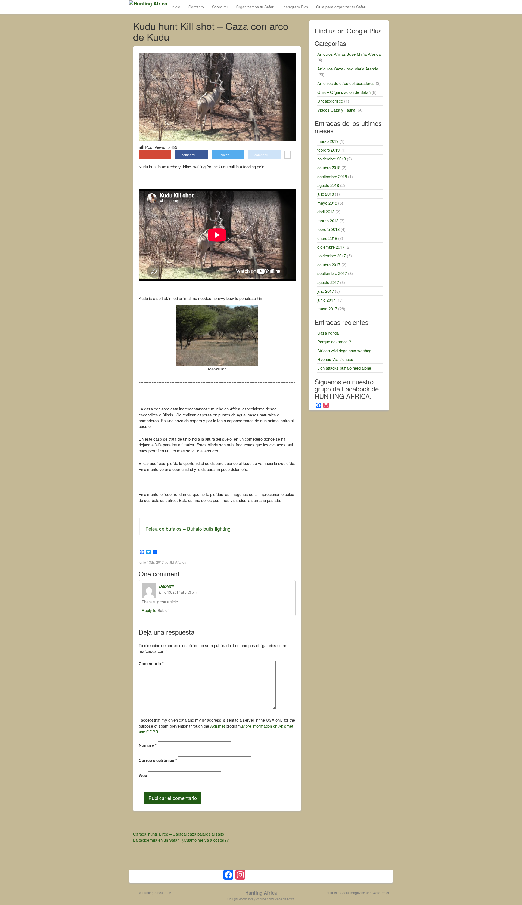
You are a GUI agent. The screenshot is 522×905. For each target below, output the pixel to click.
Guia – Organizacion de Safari (344, 92)
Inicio (175, 7)
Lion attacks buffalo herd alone (344, 368)
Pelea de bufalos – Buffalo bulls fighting (188, 528)
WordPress (380, 892)
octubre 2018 (328, 167)
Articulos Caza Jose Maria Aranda (347, 69)
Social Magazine (352, 892)
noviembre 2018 (331, 159)
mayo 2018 (327, 203)
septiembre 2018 (332, 176)
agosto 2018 (328, 185)
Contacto (196, 7)
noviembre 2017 (331, 255)
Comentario (151, 663)
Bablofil (166, 586)
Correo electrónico (158, 760)
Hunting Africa (261, 892)
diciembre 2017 (330, 247)
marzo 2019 (327, 141)
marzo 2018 (327, 220)
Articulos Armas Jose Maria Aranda (349, 54)
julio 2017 (325, 291)
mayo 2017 (327, 308)
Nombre (148, 745)
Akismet (217, 726)
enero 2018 (327, 238)
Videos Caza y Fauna (336, 110)
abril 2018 (325, 211)
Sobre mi (220, 7)
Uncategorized (330, 101)
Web (143, 775)
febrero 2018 (328, 229)
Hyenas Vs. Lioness (335, 359)
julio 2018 (325, 194)
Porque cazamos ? (334, 341)
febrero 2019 (328, 150)
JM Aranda (177, 562)
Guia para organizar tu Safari (341, 7)
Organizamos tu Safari (255, 7)
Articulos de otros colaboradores (346, 83)
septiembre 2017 (332, 273)
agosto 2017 (328, 282)
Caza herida (328, 333)
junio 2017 (326, 300)
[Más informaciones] (287, 155)
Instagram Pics (295, 7)
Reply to (149, 610)
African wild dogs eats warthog (344, 350)
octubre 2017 (328, 264)
